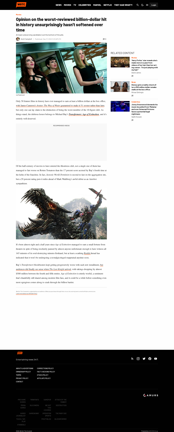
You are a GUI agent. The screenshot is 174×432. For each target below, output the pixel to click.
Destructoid (61, 405)
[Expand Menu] (147, 5)
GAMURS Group (153, 431)
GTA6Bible (21, 425)
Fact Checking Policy (46, 372)
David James (136, 73)
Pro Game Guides (22, 401)
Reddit (87, 253)
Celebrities (84, 5)
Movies (67, 5)
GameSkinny (34, 413)
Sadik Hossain (137, 117)
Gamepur (47, 400)
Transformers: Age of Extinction (84, 114)
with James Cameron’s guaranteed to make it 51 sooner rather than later (60, 105)
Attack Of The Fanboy (61, 401)
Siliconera (34, 405)
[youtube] (155, 358)
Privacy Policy (22, 378)
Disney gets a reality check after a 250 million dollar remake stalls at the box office (144, 87)
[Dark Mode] (142, 5)
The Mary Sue (61, 413)
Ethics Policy (42, 375)
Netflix (108, 5)
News (59, 5)
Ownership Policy (23, 372)
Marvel (97, 5)
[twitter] (143, 358)
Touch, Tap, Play (21, 420)
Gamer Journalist (21, 414)
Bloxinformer (61, 419)
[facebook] (149, 358)
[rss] (132, 358)
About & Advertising (24, 368)
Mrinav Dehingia (137, 92)
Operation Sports (46, 414)
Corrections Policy (45, 368)
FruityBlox (46, 419)
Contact (19, 382)
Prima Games (23, 406)
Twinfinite (34, 400)
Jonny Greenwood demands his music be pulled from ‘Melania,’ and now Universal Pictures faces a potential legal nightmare (145, 109)
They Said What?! (123, 5)
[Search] (137, 5)
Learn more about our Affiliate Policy (26, 293)
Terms (18, 375)
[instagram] (138, 358)
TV (75, 5)
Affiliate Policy (44, 378)
